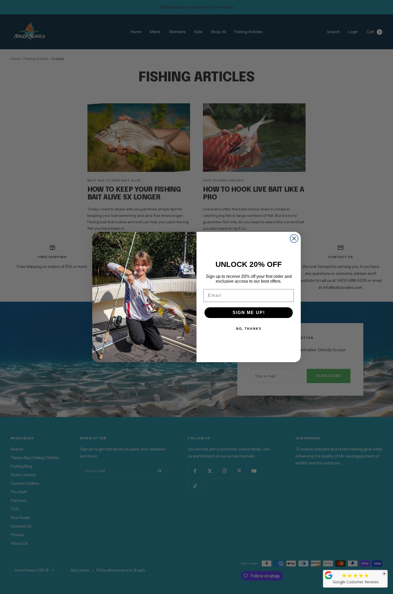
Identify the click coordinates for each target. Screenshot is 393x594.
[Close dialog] (294, 238)
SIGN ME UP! (249, 312)
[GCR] (328, 575)
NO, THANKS (248, 329)
